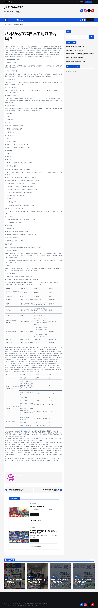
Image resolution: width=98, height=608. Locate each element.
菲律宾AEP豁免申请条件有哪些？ (74, 50)
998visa (7, 576)
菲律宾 (56, 439)
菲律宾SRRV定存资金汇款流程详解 (75, 46)
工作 (15, 84)
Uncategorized (8, 43)
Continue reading (35, 520)
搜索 (68, 31)
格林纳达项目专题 (25, 431)
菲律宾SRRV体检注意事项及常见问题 (75, 61)
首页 (5, 24)
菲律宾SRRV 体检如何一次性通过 (74, 57)
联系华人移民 (19, 20)
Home (11, 20)
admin (19, 475)
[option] (14, 576)
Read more (34, 514)
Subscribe (90, 20)
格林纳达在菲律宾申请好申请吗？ (15, 24)
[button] (91, 560)
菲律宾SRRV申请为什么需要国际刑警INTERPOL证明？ (80, 54)
